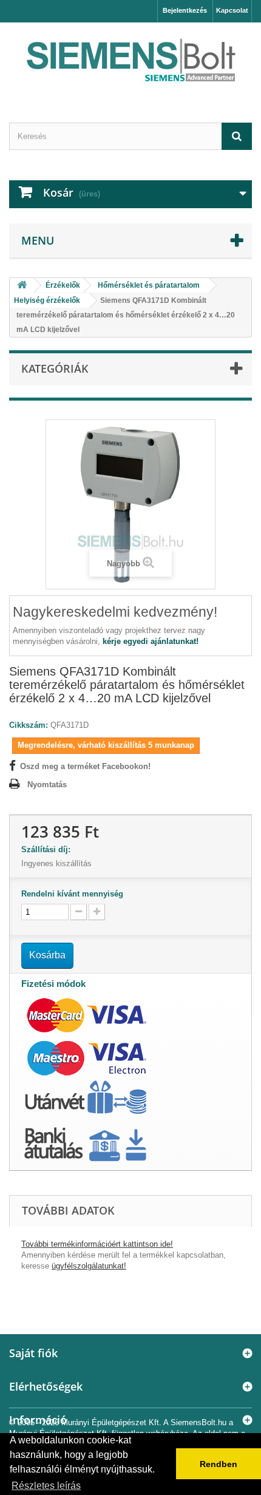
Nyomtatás (47, 784)
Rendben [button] (218, 1464)
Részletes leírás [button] (46, 1485)
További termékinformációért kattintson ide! (97, 1244)
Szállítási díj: (48, 849)
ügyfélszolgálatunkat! (89, 1265)
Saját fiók (33, 1353)
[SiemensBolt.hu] (130, 62)
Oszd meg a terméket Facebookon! (85, 766)
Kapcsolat (232, 10)
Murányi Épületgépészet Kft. (111, 1422)
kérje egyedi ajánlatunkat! (150, 641)
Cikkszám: (28, 725)
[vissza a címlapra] (21, 285)
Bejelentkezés (185, 10)
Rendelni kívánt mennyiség (72, 893)
